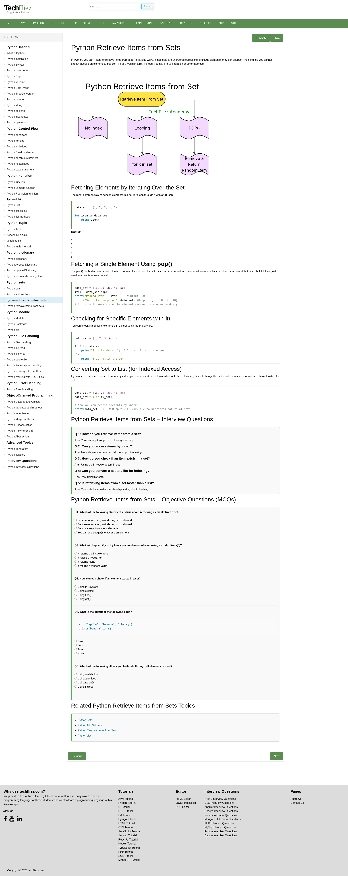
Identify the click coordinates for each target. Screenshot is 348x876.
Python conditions (17, 134)
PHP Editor (182, 806)
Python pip (13, 329)
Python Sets (85, 719)
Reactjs (186, 23)
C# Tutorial (124, 815)
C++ (63, 23)
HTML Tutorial (126, 823)
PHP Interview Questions (219, 823)
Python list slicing (17, 210)
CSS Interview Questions (219, 802)
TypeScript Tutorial (129, 847)
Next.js (205, 23)
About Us (296, 798)
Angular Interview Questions (221, 806)
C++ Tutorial (125, 810)
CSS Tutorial (125, 827)
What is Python (15, 53)
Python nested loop (18, 163)
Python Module (15, 318)
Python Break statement (21, 152)
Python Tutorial (127, 802)
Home (8, 23)
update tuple (14, 240)
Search (148, 6)
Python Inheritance (18, 413)
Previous (261, 37)
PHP (221, 23)
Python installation (17, 58)
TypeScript (144, 23)
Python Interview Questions (23, 466)
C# (75, 23)
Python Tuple (14, 229)
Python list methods (18, 216)
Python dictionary (17, 258)
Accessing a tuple (17, 234)
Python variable (16, 82)
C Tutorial (124, 806)
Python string (14, 105)
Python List (13, 205)
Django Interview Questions (220, 835)
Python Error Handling (20, 389)
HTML (87, 23)
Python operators (17, 122)
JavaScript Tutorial (129, 831)
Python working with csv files (24, 371)
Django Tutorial (127, 819)
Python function (16, 181)
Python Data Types (18, 87)
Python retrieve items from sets (26, 300)
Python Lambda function (21, 187)
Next (276, 37)
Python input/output (18, 116)
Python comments (17, 70)
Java (22, 23)
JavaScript (120, 23)
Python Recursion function (22, 193)
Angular (166, 23)
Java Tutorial (125, 798)
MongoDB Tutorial (129, 859)
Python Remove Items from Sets (97, 730)
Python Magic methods (20, 419)
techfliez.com (36, 870)
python (38, 23)
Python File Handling (19, 342)
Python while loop (17, 146)
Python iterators (16, 454)
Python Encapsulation (19, 424)
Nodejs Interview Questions (220, 815)
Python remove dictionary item (25, 276)
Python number (16, 99)
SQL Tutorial (125, 855)
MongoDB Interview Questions (222, 819)
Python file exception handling (24, 365)
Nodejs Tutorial (127, 843)
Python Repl (14, 76)
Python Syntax (15, 64)
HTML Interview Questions (220, 798)
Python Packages (17, 324)
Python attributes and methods (25, 407)
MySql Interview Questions (220, 827)
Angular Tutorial (127, 835)
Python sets (14, 288)
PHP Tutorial (125, 851)
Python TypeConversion (21, 93)
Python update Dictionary (21, 270)
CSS (101, 23)
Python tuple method (19, 246)
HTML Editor (183, 798)
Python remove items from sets (25, 305)
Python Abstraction (18, 436)
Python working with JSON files (25, 376)
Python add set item (18, 294)
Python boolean (16, 110)
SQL (234, 23)
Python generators (17, 448)
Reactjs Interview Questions (221, 810)
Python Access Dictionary (22, 264)
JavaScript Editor (186, 802)
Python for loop (15, 140)
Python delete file (17, 359)
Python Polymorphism (20, 430)
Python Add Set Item (90, 725)
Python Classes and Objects (23, 401)
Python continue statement (22, 157)
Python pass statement (20, 169)
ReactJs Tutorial (128, 839)
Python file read (16, 347)
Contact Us (297, 802)
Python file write (16, 353)
